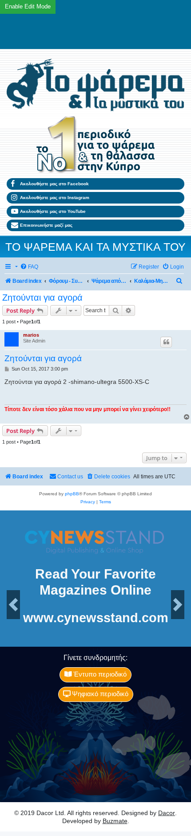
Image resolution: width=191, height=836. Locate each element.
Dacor (166, 812)
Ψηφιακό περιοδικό (99, 693)
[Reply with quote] (166, 342)
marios (31, 335)
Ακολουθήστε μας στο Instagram (54, 197)
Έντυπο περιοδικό (99, 674)
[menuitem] (29, 267)
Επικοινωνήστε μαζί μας (46, 225)
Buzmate (115, 820)
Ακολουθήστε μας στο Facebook (54, 183)
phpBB (72, 493)
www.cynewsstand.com (95, 618)
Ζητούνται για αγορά (42, 297)
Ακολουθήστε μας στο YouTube (53, 211)
